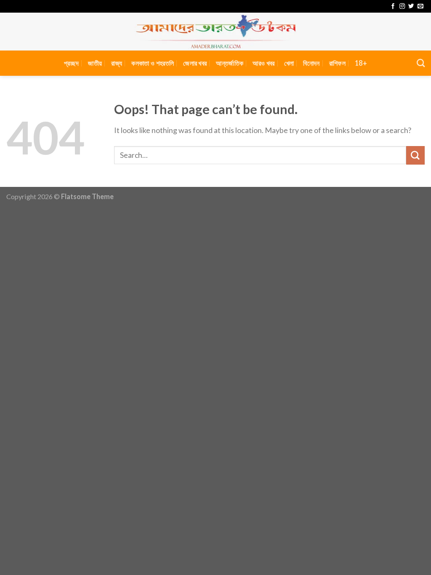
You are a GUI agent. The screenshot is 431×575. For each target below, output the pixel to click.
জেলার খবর (195, 63)
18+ (361, 63)
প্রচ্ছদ (71, 63)
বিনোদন (311, 63)
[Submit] (415, 155)
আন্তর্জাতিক (229, 63)
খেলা (289, 63)
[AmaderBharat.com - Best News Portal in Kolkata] (215, 32)
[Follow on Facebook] (393, 6)
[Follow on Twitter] (411, 6)
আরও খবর (263, 63)
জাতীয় (95, 63)
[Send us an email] (420, 6)
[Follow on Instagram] (402, 6)
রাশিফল (337, 63)
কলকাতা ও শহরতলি (152, 63)
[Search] (421, 63)
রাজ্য (116, 63)
